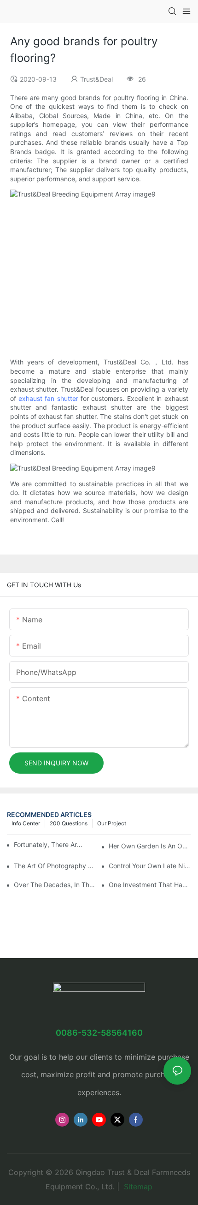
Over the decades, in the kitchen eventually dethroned (55, 885)
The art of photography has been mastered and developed (55, 866)
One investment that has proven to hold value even (150, 885)
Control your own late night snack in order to (150, 866)
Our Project (111, 823)
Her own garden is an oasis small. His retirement (150, 846)
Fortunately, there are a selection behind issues (48, 844)
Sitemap (137, 1186)
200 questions (68, 823)
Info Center (26, 823)
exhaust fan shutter (48, 398)
